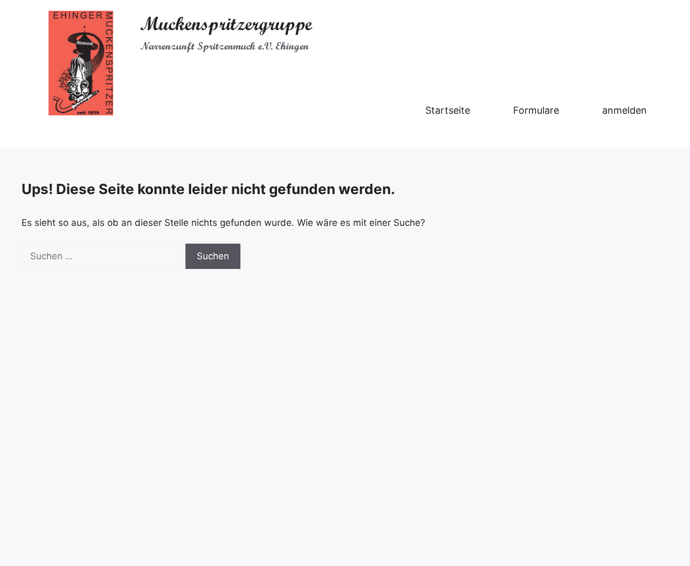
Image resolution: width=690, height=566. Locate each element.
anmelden (624, 110)
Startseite (447, 110)
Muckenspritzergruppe (226, 23)
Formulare (536, 110)
